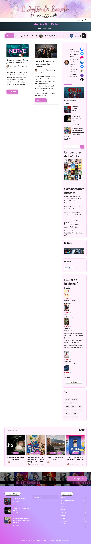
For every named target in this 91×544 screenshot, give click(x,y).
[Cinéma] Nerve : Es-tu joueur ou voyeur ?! (17, 61)
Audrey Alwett (70, 331)
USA (42, 72)
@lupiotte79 (38, 497)
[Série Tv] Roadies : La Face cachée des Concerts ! (45, 64)
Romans (55, 452)
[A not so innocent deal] (80, 161)
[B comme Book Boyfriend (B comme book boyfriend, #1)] (80, 167)
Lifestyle (63, 512)
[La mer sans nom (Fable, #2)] (73, 172)
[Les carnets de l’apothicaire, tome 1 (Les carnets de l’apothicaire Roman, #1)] (80, 172)
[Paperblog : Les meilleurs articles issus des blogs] (68, 268)
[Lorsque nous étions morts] (80, 177)
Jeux (70, 452)
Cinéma (9, 68)
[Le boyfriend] (66, 354)
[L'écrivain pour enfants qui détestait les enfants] (73, 167)
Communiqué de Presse (67, 500)
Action (67, 399)
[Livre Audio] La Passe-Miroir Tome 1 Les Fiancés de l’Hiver (73, 233)
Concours (63, 503)
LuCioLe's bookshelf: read (71, 283)
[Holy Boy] (73, 161)
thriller (74, 417)
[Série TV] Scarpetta (70, 100)
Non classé (64, 521)
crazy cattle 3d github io (71, 221)
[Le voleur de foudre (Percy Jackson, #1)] (76, 172)
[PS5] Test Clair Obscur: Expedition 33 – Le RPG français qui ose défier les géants (73, 225)
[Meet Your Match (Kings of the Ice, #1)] (69, 162)
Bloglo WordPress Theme (62, 540)
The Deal (67, 314)
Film (73, 406)
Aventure (74, 399)
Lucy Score (69, 303)
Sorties (63, 527)
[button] (80, 430)
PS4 (80, 410)
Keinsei (66, 231)
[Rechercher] (82, 147)
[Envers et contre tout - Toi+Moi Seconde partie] (66, 172)
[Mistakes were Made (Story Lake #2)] (66, 293)
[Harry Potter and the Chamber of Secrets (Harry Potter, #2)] (69, 172)
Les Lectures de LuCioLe (73, 154)
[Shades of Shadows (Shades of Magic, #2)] (73, 178)
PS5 (75, 452)
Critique (75, 403)
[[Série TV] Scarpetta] (74, 92)
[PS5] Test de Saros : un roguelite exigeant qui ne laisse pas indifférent (75, 459)
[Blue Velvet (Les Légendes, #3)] (66, 368)
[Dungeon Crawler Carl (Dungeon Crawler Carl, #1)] (66, 167)
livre (67, 410)
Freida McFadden (71, 364)
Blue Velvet (67, 375)
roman (67, 413)
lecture (79, 406)
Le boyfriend (67, 361)
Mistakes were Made (70, 300)
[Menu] (78, 20)
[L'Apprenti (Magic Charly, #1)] (66, 321)
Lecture (17, 452)
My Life (63, 518)
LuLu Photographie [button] (77, 479)
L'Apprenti (67, 328)
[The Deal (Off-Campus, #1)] (66, 307)
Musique (63, 515)
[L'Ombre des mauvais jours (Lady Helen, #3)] (66, 177)
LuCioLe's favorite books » (77, 184)
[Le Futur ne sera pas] (69, 166)
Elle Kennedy (70, 317)
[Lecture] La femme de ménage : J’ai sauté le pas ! (70, 36)
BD (12, 452)
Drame (67, 406)
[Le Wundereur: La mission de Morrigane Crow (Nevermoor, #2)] (69, 178)
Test (80, 452)
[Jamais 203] (76, 161)
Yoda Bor (67, 207)
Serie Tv (38, 72)
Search (66, 139)
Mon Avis (73, 410)
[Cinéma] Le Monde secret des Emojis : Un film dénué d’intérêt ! (73, 215)
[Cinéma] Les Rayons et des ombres (76, 119)
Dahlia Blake (69, 377)
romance (74, 413)
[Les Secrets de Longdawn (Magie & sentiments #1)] (76, 167)
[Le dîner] (66, 162)
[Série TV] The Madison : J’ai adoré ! (35, 36)
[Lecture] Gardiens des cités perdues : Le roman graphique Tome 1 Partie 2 (78, 132)
